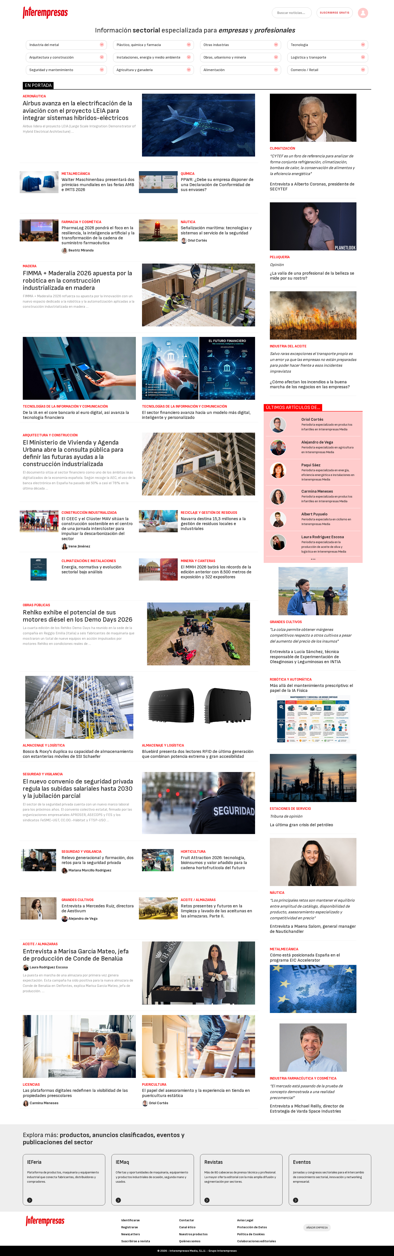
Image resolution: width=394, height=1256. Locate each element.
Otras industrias (216, 45)
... (313, 558)
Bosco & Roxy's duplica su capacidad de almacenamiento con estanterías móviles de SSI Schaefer (78, 754)
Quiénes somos (189, 1241)
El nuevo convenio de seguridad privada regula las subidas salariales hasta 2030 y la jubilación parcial (78, 789)
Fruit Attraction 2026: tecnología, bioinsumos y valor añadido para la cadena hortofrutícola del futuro (214, 862)
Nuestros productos (193, 1234)
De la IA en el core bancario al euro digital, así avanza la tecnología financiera (76, 415)
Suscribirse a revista (135, 1241)
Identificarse (130, 1220)
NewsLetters (130, 1234)
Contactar (186, 1220)
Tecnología (299, 45)
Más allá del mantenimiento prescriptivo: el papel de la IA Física (311, 688)
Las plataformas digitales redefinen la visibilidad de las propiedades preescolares (75, 1093)
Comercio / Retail (304, 70)
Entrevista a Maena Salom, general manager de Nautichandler (313, 929)
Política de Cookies (251, 1234)
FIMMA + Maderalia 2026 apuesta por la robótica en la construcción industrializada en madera (77, 280)
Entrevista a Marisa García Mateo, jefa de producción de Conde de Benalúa (76, 955)
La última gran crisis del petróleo (301, 825)
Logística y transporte (308, 57)
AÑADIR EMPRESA (317, 1227)
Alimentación (214, 70)
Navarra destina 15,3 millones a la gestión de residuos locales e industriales (213, 523)
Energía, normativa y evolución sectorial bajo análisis (91, 569)
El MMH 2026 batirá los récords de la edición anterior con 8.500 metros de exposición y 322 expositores (216, 572)
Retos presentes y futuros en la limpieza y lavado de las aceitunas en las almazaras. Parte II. (216, 911)
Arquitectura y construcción (51, 57)
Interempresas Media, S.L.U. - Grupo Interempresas (203, 1251)
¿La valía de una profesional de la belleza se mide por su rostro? (312, 276)
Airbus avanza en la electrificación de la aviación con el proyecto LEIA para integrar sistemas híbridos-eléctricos (77, 110)
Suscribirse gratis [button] (334, 12)
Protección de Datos (252, 1227)
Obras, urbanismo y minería (225, 57)
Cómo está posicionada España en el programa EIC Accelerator (305, 957)
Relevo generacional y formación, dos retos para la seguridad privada (98, 860)
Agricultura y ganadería (135, 70)
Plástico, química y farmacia (139, 45)
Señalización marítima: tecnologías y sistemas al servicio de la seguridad (216, 230)
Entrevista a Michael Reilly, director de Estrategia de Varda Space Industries (307, 1108)
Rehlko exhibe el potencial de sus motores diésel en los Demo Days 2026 (78, 616)
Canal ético (187, 1227)
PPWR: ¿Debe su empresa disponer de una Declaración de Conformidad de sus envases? (217, 184)
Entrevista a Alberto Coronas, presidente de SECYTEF (312, 186)
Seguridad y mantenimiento (51, 70)
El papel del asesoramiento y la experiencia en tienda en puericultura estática (196, 1093)
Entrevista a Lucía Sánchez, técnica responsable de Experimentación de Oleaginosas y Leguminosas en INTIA (305, 656)
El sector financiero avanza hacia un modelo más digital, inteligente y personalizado (196, 415)
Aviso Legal (245, 1220)
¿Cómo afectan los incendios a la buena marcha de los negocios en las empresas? (310, 384)
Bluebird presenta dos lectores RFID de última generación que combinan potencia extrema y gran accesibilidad (198, 754)
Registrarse (129, 1227)
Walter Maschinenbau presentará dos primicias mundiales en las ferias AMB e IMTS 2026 (98, 184)
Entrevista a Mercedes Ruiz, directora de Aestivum (98, 908)
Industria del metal (44, 45)
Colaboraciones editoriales (256, 1241)
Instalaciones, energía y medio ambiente (148, 57)
